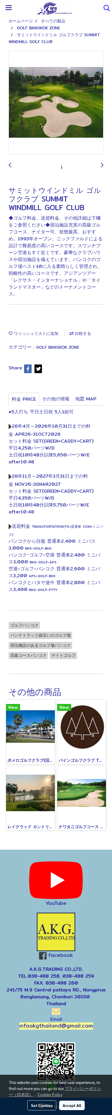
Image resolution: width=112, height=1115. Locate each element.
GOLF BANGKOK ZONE (57, 347)
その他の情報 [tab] (55, 398)
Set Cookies (42, 1105)
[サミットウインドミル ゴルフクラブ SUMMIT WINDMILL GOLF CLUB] (56, 103)
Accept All (72, 1105)
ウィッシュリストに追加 (35, 333)
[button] (105, 8)
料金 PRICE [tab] (24, 399)
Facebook (61, 955)
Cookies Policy (50, 1094)
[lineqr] (56, 1061)
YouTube (56, 903)
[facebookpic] (56, 932)
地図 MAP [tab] (85, 398)
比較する (82, 333)
